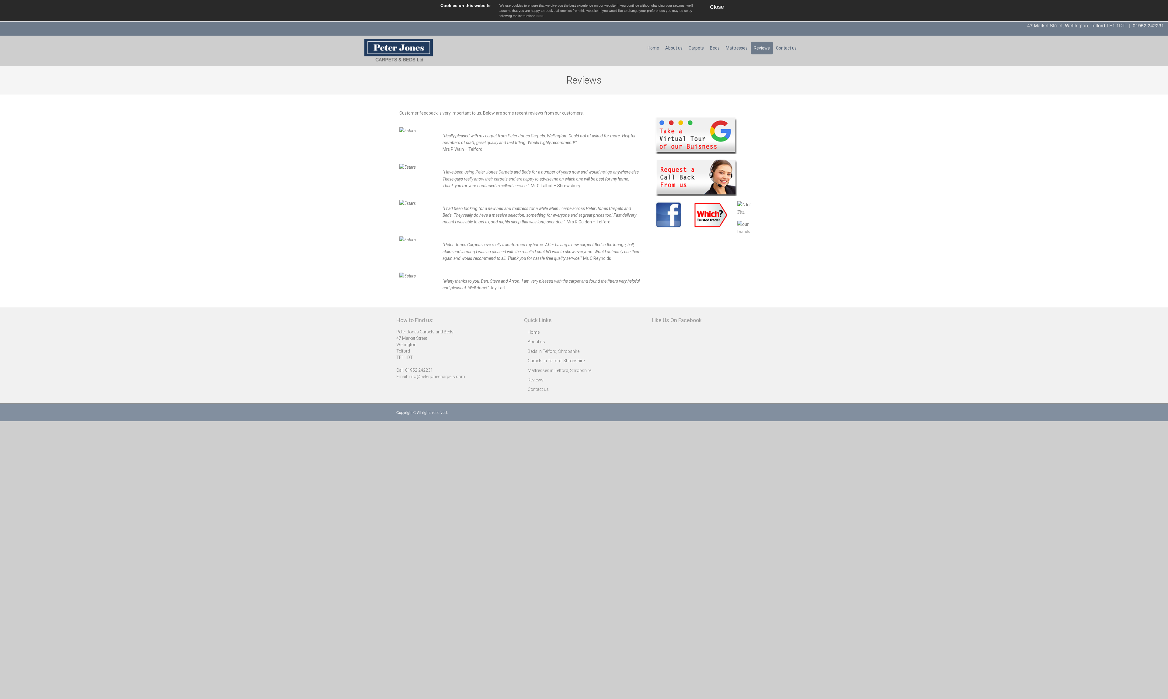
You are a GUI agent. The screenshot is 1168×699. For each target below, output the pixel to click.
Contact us (786, 48)
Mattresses (737, 48)
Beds (715, 48)
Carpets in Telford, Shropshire (556, 360)
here (539, 16)
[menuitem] (653, 48)
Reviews (762, 48)
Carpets (696, 48)
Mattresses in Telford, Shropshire (559, 370)
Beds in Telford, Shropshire (553, 351)
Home (653, 48)
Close (717, 7)
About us (674, 48)
